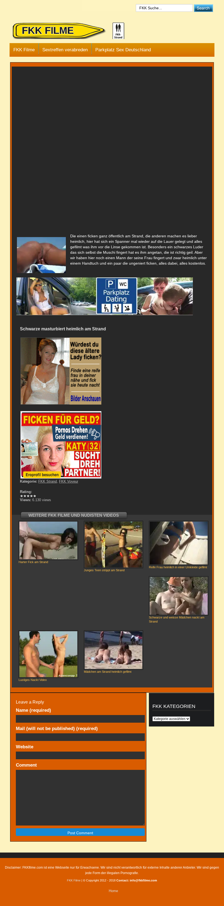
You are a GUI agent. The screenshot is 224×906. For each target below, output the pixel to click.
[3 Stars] (28, 496)
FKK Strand (47, 481)
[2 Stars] (24, 496)
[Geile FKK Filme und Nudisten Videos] (72, 31)
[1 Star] (21, 496)
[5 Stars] (34, 496)
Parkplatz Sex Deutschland (123, 49)
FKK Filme (24, 49)
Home (113, 891)
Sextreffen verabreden (65, 49)
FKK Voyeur (68, 481)
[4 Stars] (31, 496)
